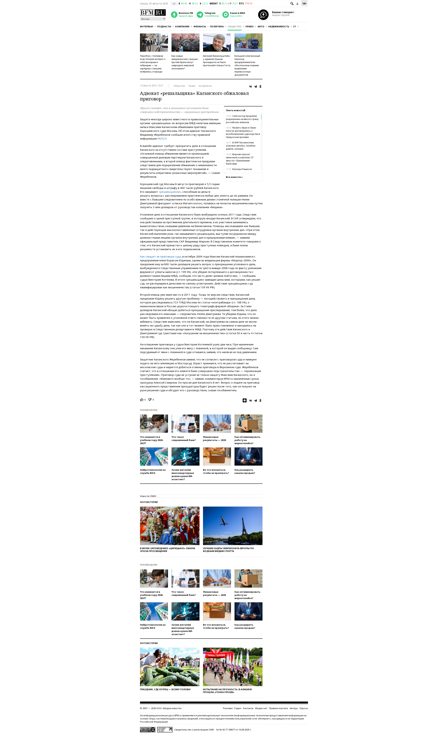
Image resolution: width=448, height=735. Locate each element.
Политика (217, 26)
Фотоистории (149, 502)
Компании (182, 26)
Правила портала (278, 708)
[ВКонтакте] (250, 86)
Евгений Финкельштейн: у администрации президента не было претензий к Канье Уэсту (216, 60)
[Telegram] (255, 86)
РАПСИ (162, 138)
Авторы (294, 708)
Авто (261, 26)
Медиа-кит (261, 708)
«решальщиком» (170, 191)
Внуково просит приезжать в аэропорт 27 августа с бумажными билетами (239, 159)
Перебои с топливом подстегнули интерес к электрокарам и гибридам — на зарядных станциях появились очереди (153, 63)
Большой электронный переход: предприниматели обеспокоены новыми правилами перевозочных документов (247, 65)
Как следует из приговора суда (160, 256)
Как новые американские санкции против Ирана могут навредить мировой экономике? (185, 62)
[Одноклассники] (260, 86)
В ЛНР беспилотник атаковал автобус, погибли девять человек (240, 145)
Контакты (248, 708)
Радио (237, 708)
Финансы (199, 26)
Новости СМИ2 (148, 496)
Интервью (146, 26)
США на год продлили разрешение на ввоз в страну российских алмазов (242, 119)
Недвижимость (278, 26)
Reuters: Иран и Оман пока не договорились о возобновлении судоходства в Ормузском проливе (243, 132)
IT (294, 26)
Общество (234, 26)
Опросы (303, 708)
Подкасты (164, 26)
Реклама (228, 708)
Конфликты (205, 85)
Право (250, 26)
